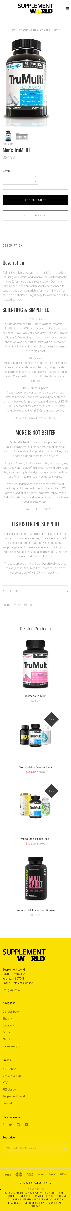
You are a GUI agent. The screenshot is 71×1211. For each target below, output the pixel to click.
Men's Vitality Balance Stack (35, 767)
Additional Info (16, 591)
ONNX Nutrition (12, 1075)
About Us (8, 1039)
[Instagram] (18, 1125)
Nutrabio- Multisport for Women (35, 910)
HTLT (5, 1082)
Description (13, 245)
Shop (6, 1018)
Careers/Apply (11, 1046)
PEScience (8, 144)
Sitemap (35, 1206)
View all (7, 1103)
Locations (9, 1025)
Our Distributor (11, 1011)
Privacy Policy (35, 1189)
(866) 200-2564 (12, 990)
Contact (7, 1032)
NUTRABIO (9, 1068)
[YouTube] (26, 1125)
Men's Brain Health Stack (35, 839)
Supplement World (14, 1096)
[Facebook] (3, 1125)
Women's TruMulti (35, 696)
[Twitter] (10, 1125)
